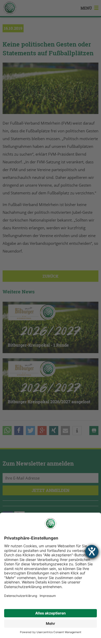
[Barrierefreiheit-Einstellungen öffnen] (91, 551)
